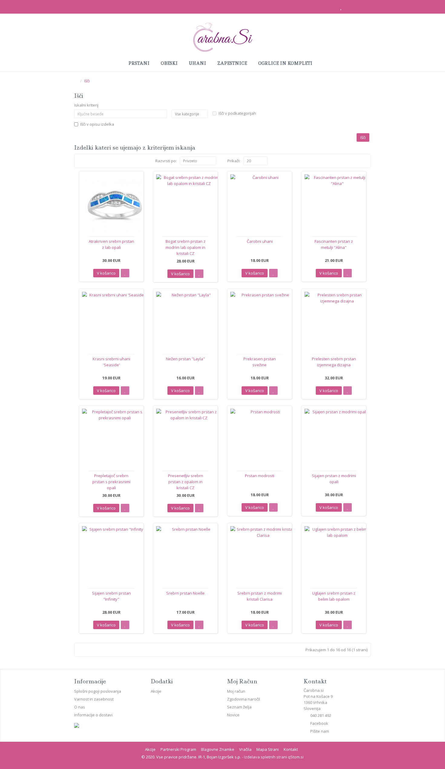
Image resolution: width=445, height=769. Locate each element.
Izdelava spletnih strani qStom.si (274, 757)
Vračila (245, 749)
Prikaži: (233, 160)
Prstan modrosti (259, 475)
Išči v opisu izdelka (97, 124)
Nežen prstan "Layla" (185, 358)
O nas (79, 707)
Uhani (198, 63)
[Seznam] (79, 161)
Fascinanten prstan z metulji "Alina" (334, 244)
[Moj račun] (327, 7)
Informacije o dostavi (93, 715)
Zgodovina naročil (243, 699)
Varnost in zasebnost (94, 699)
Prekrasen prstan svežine (259, 362)
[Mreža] (86, 161)
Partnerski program (178, 749)
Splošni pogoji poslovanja (97, 691)
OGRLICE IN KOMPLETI (286, 63)
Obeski (170, 63)
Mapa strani (267, 749)
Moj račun (236, 691)
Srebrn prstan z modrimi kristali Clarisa (259, 596)
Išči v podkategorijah (237, 113)
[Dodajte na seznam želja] (125, 273)
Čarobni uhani (260, 241)
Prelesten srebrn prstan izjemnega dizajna (334, 362)
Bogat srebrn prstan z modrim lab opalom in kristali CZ (186, 247)
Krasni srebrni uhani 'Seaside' (111, 362)
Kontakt (291, 749)
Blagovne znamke (217, 749)
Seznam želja (239, 707)
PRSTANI (139, 63)
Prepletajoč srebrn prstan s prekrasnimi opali (111, 481)
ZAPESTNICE (232, 63)
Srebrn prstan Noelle (185, 593)
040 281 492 (320, 715)
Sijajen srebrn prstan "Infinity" (111, 596)
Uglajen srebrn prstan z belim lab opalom (333, 596)
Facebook (319, 723)
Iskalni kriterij (86, 105)
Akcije (156, 691)
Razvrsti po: (166, 160)
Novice (233, 715)
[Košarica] (353, 7)
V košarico (106, 273)
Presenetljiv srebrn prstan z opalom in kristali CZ (185, 481)
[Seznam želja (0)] (340, 7)
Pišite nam (319, 731)
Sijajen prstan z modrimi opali (334, 478)
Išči (87, 81)
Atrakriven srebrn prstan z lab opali (111, 244)
